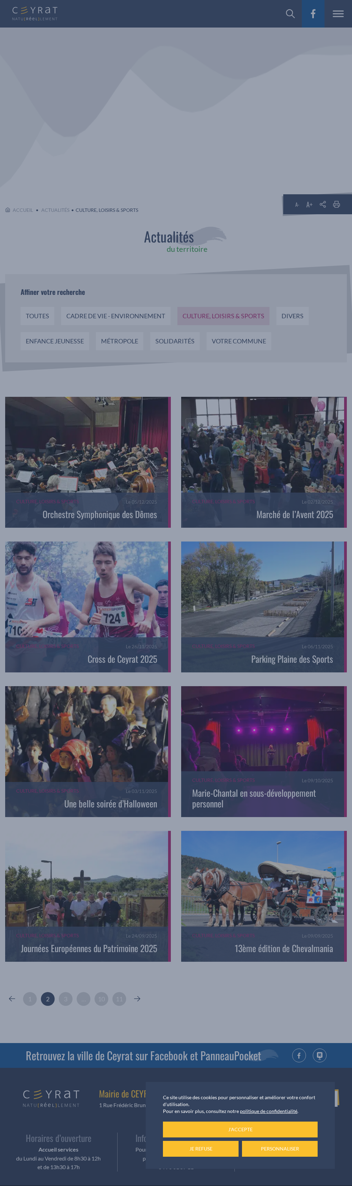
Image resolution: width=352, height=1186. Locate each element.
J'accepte (240, 1129)
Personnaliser (280, 1149)
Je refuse (200, 1149)
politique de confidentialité (268, 1111)
